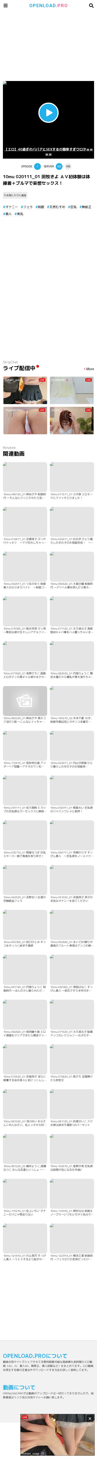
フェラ (28, 207)
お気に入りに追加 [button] (16, 195)
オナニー (11, 207)
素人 (8, 214)
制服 (41, 207)
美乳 (20, 214)
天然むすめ (57, 207)
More (90, 369)
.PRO (48, 5)
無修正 (86, 207)
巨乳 (73, 207)
